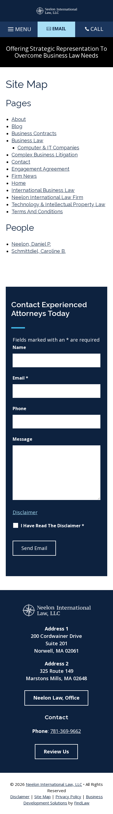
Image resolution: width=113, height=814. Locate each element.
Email (20, 378)
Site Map (42, 796)
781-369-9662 (65, 731)
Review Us (56, 751)
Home (19, 183)
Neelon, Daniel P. (31, 244)
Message (22, 439)
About (19, 119)
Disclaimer (25, 512)
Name (19, 347)
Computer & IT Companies (48, 147)
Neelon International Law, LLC (54, 784)
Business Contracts (34, 133)
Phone (19, 408)
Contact (21, 162)
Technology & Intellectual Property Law (58, 204)
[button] (18, 27)
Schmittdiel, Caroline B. (39, 251)
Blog (17, 126)
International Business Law (43, 190)
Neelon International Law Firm (47, 197)
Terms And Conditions (37, 211)
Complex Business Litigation (45, 155)
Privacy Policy (68, 796)
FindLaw (81, 803)
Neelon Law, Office (56, 697)
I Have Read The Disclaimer (52, 525)
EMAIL (59, 29)
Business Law (27, 140)
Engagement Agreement (40, 169)
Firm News (24, 176)
